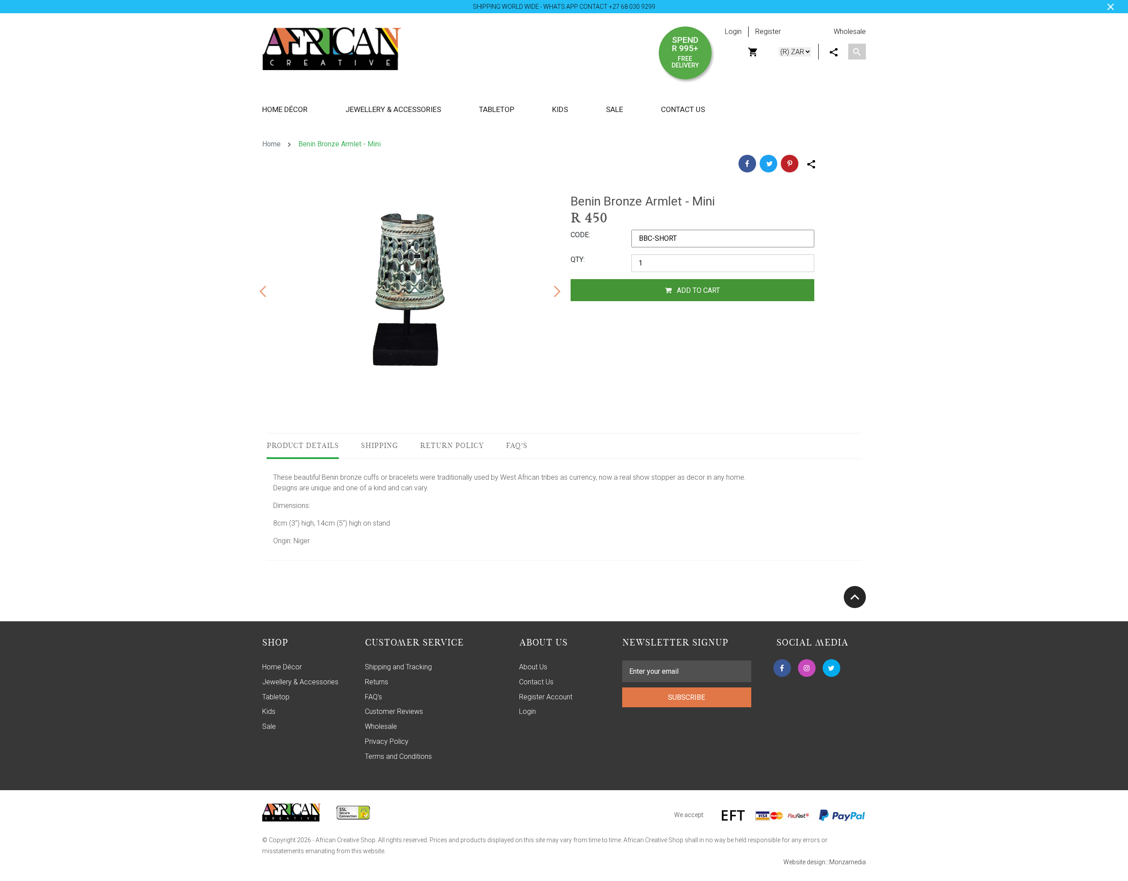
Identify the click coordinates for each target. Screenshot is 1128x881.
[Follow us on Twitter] (831, 668)
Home (271, 144)
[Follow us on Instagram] (807, 668)
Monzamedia (847, 862)
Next (557, 290)
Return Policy (452, 446)
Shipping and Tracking (398, 667)
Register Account (545, 697)
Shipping (379, 446)
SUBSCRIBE (686, 697)
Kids (268, 711)
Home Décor (282, 667)
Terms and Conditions (398, 756)
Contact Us (683, 109)
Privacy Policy (386, 741)
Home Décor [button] (285, 109)
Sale (614, 109)
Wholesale (850, 31)
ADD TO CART (697, 290)
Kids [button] (560, 109)
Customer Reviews (394, 711)
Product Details (303, 446)
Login (733, 31)
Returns (376, 682)
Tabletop (275, 697)
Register (768, 31)
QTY (577, 259)
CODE (580, 235)
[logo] (331, 48)
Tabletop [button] (496, 109)
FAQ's (516, 446)
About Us (533, 667)
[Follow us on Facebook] (782, 668)
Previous (262, 290)
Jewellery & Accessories (300, 682)
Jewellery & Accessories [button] (393, 109)
